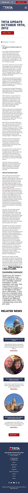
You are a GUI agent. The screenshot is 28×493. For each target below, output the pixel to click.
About (14, 462)
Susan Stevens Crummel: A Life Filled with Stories (14, 379)
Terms (14, 476)
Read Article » (14, 350)
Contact (14, 473)
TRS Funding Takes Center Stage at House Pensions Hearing (14, 417)
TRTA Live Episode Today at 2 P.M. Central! (14, 339)
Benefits (14, 467)
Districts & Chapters (14, 471)
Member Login (20, 2)
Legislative (14, 469)
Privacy (14, 478)
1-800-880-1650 (5, 2)
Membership (14, 464)
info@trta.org (15, 459)
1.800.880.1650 (14, 458)
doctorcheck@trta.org (8, 189)
